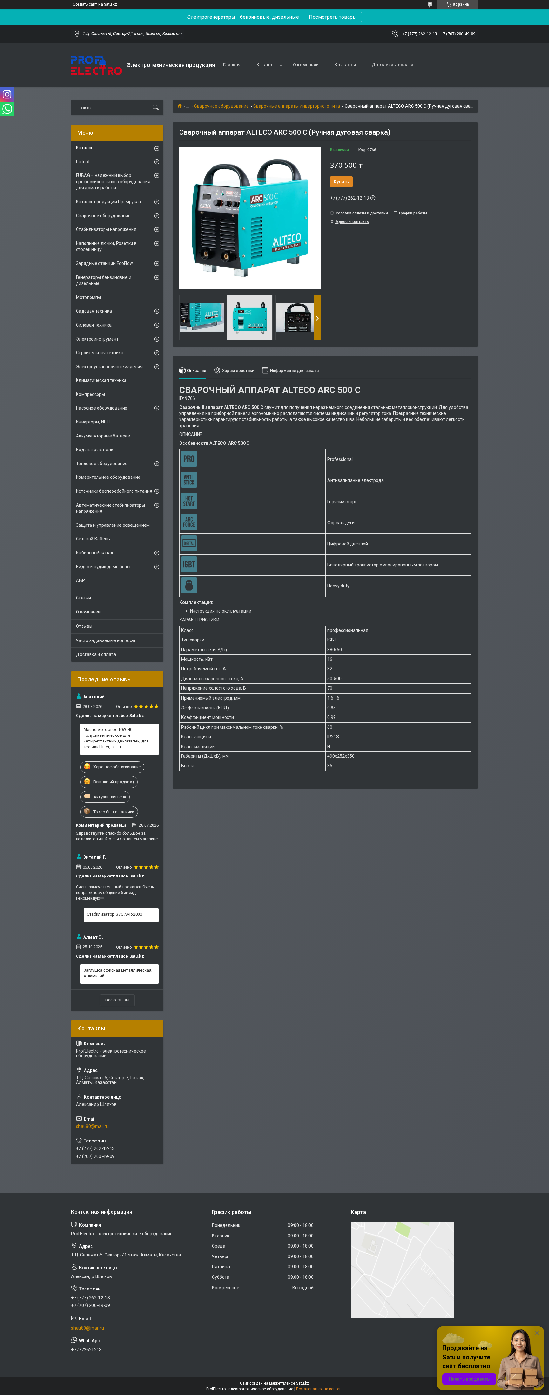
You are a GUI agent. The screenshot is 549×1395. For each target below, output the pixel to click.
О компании (306, 64)
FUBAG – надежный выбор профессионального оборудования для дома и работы (113, 181)
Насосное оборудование (101, 407)
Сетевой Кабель (93, 538)
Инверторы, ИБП (93, 421)
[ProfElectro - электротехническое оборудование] (96, 65)
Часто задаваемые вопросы (105, 640)
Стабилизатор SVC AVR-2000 (114, 914)
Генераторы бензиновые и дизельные (103, 280)
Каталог (265, 64)
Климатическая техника (101, 380)
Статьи (83, 597)
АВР (80, 580)
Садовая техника (94, 311)
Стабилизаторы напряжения (106, 229)
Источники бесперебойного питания (114, 491)
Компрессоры (90, 394)
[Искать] (155, 107)
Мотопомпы (88, 297)
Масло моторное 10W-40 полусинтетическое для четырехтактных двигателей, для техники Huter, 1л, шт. (116, 738)
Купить (341, 181)
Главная (232, 64)
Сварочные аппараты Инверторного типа (296, 106)
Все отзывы (117, 1000)
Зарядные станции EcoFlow (104, 263)
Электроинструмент (97, 339)
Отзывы (84, 626)
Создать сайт (85, 4)
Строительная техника (99, 352)
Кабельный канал (94, 552)
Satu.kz (302, 1383)
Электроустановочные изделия (109, 366)
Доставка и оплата (392, 64)
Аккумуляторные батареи (103, 435)
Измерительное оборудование (108, 477)
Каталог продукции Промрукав (108, 201)
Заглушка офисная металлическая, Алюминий (118, 973)
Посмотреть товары (333, 17)
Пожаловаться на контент (319, 1389)
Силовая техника (94, 325)
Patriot (83, 161)
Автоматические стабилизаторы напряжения (110, 508)
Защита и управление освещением (113, 525)
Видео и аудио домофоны (103, 566)
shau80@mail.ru (92, 1126)
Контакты (345, 64)
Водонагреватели (94, 449)
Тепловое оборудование (102, 463)
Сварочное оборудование (221, 106)
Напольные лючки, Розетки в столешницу (106, 246)
